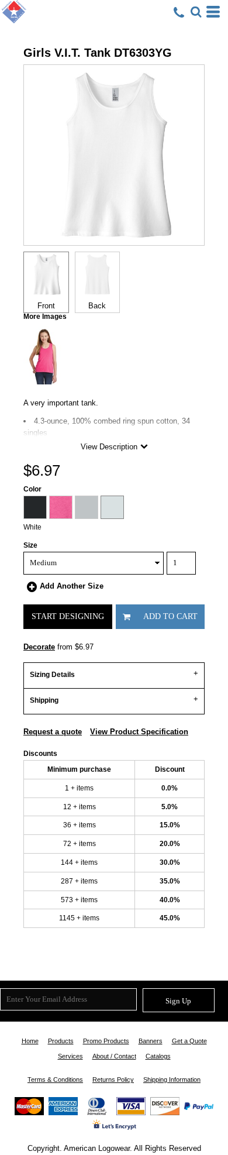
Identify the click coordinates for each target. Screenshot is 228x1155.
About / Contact (114, 1056)
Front (46, 305)
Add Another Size (71, 586)
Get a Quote (189, 1040)
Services (70, 1056)
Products (61, 1040)
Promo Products (106, 1040)
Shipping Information (172, 1079)
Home (30, 1040)
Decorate (39, 646)
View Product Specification (139, 731)
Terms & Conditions (55, 1079)
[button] (196, 12)
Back (97, 305)
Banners (151, 1040)
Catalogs (158, 1056)
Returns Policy (113, 1079)
